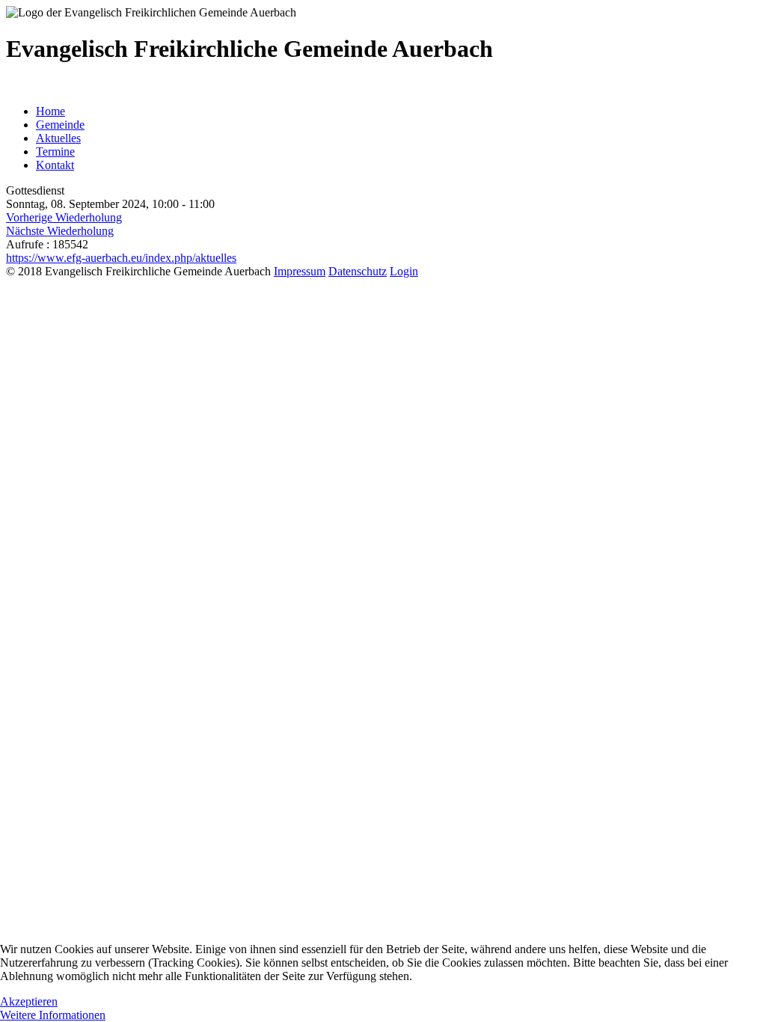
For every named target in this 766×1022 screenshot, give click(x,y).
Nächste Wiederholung (60, 230)
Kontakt (55, 165)
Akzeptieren (29, 1001)
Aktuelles (58, 138)
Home (50, 111)
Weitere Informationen (52, 1015)
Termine (55, 151)
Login (404, 271)
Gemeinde (60, 124)
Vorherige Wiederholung (64, 217)
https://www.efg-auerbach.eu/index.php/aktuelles (121, 257)
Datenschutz (357, 271)
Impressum (299, 271)
